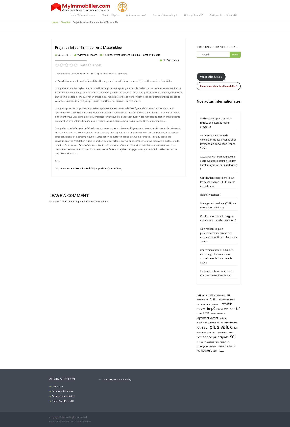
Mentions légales (110, 15)
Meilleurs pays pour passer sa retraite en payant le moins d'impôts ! (216, 122)
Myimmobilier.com (87, 54)
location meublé (217, 313)
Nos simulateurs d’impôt (165, 15)
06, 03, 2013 (64, 54)
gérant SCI (201, 309)
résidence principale (213, 337)
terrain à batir (226, 346)
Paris (199, 328)
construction (202, 300)
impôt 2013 (223, 309)
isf (238, 308)
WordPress (68, 421)
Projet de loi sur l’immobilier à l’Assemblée (88, 47)
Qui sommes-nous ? (136, 15)
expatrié (227, 304)
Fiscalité (65, 22)
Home (55, 22)
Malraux (223, 318)
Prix (236, 328)
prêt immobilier (204, 332)
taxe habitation (222, 342)
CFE (228, 295)
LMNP (199, 313)
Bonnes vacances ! (210, 194)
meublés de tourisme (206, 323)
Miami (220, 323)
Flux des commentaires (63, 396)
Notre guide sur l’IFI (193, 15)
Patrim (205, 328)
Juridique (135, 54)
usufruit (206, 350)
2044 (199, 295)
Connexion (57, 386)
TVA (198, 351)
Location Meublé (151, 54)
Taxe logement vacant (206, 346)
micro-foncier (230, 323)
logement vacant (207, 318)
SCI (232, 337)
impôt (212, 308)
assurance (221, 295)
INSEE (232, 309)
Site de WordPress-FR (63, 400)
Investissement (121, 54)
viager (221, 351)
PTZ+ (215, 332)
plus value (221, 327)
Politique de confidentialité (223, 15)
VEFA (215, 351)
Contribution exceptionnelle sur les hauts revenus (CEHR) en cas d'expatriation (217, 182)
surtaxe (210, 342)
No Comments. (171, 60)
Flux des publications (62, 391)
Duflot (213, 299)
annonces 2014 (208, 295)
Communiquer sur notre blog (116, 379)
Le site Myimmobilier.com (82, 15)
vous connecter (70, 201)
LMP (206, 313)
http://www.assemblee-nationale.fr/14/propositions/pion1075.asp (88, 168)
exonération (202, 304)
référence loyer (225, 332)
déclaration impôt (227, 300)
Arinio (88, 421)
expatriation (214, 304)
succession (201, 342)
